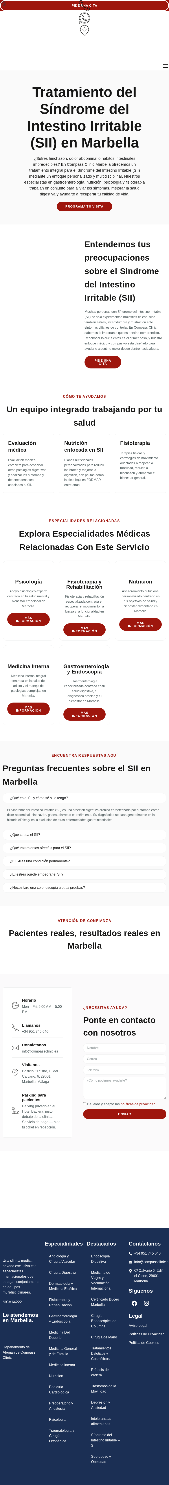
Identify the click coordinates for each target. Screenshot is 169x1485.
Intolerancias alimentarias (101, 1421)
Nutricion (56, 1376)
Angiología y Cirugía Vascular (62, 1258)
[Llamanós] (15, 1027)
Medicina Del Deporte (59, 1335)
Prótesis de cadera (100, 1372)
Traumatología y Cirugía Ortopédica (61, 1436)
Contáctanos (34, 1045)
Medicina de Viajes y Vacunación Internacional (101, 1280)
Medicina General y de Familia (63, 1351)
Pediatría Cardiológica (59, 1389)
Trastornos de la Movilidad (103, 1388)
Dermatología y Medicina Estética (63, 1286)
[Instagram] (146, 1303)
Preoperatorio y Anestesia (61, 1405)
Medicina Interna (62, 1365)
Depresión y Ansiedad (100, 1405)
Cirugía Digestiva (62, 1272)
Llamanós (31, 1025)
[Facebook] (134, 1303)
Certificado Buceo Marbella (105, 1302)
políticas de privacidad (138, 1104)
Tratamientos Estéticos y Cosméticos (101, 1353)
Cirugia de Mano (104, 1337)
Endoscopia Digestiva (100, 1258)
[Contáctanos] (15, 1047)
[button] (3, 4)
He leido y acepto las (121, 1104)
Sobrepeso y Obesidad (101, 1459)
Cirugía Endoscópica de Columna (103, 1321)
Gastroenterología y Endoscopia (63, 1318)
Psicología (57, 1419)
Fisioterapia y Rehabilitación (60, 1302)
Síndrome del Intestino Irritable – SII (105, 1440)
